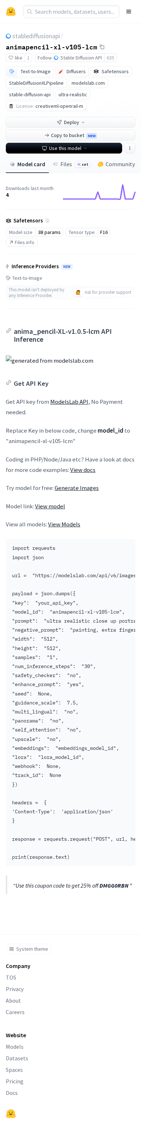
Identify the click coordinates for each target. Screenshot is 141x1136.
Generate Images (77, 488)
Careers (15, 1012)
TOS (11, 977)
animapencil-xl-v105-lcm (51, 46)
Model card (31, 164)
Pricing (15, 1081)
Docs (12, 1092)
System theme (32, 949)
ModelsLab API (69, 402)
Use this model (65, 148)
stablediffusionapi (36, 36)
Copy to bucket (73, 135)
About (13, 1000)
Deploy (71, 122)
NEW (66, 267)
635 (110, 57)
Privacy (15, 989)
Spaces (14, 1069)
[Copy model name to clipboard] (101, 46)
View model (50, 506)
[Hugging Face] (11, 1114)
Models (15, 1046)
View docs (82, 470)
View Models (64, 524)
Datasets (17, 1058)
